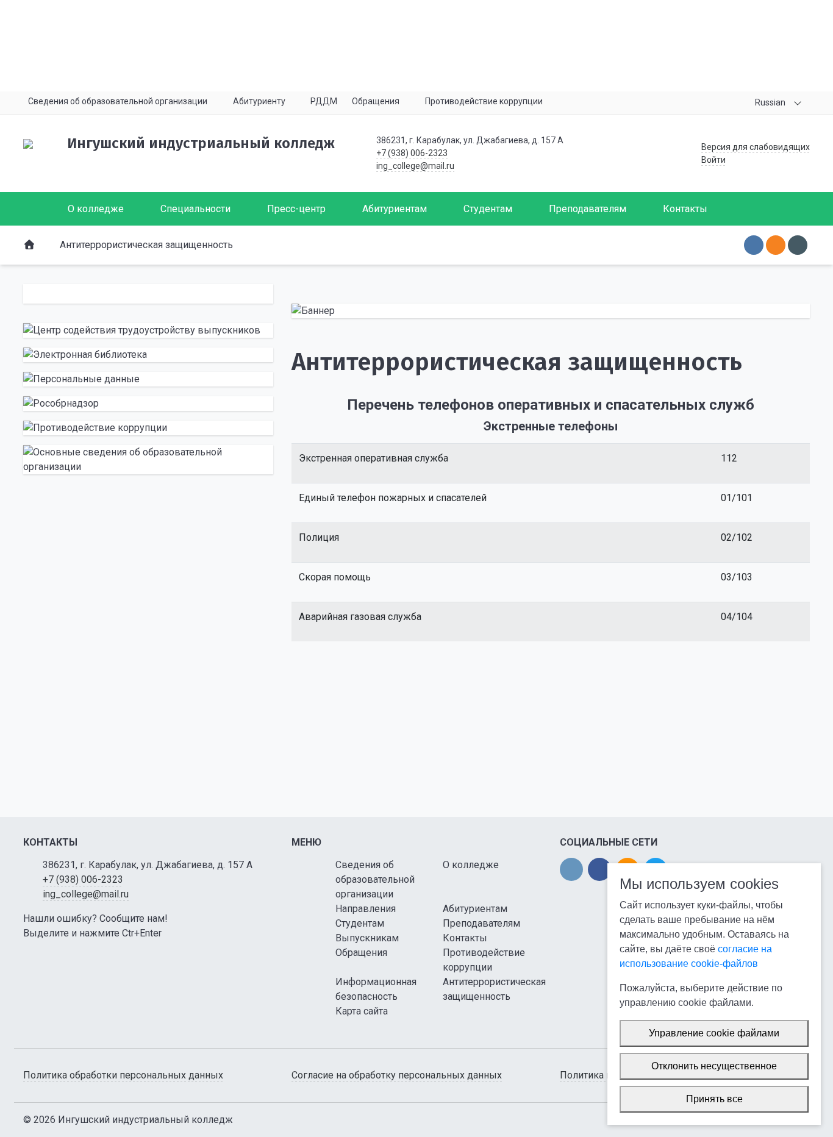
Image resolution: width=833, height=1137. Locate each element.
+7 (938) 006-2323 (412, 153)
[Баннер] (550, 311)
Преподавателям (481, 923)
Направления (365, 908)
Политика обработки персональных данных (123, 1075)
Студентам (359, 923)
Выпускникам (367, 938)
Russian (770, 102)
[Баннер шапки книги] (416, 45)
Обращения (361, 952)
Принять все (714, 1099)
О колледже (471, 865)
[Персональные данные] (148, 379)
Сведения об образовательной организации (375, 879)
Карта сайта (361, 1011)
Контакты (465, 938)
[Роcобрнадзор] (148, 403)
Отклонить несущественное (714, 1066)
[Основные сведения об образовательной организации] (148, 459)
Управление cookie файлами (714, 1033)
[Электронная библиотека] (148, 355)
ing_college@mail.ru (415, 166)
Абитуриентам (475, 908)
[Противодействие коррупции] (148, 428)
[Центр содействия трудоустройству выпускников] (148, 330)
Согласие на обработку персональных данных (396, 1075)
